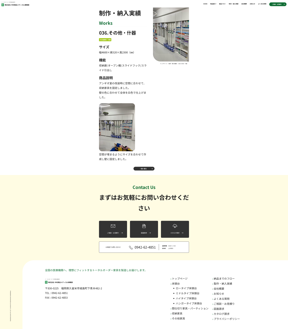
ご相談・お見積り (277, 4)
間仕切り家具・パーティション (190, 308)
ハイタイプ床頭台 (186, 298)
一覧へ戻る (143, 169)
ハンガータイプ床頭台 (189, 303)
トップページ (180, 278)
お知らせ (252, 4)
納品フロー (222, 4)
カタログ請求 (222, 314)
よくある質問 (262, 4)
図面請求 (219, 309)
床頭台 (176, 283)
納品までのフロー (224, 278)
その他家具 (178, 318)
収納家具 (177, 313)
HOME (205, 4)
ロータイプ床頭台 (186, 288)
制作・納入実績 (233, 4)
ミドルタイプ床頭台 (187, 293)
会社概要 (244, 4)
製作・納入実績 (223, 283)
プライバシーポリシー (227, 319)
